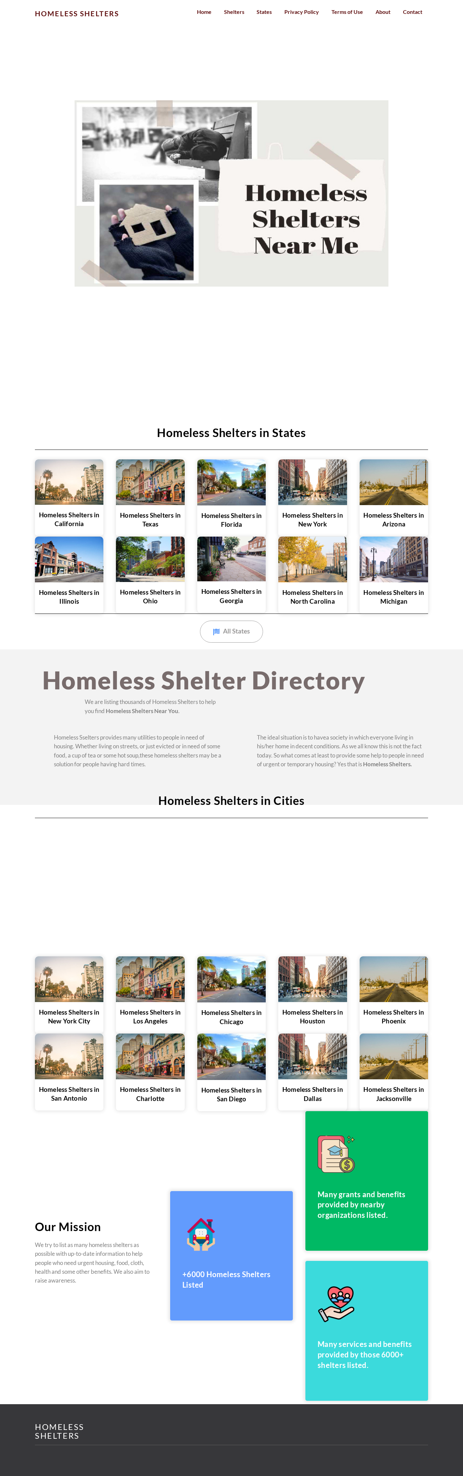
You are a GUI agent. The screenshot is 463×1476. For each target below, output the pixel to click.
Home (204, 11)
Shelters (234, 11)
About (383, 11)
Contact (412, 11)
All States (236, 631)
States (264, 11)
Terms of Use (347, 11)
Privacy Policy (301, 11)
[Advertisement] (203, 50)
